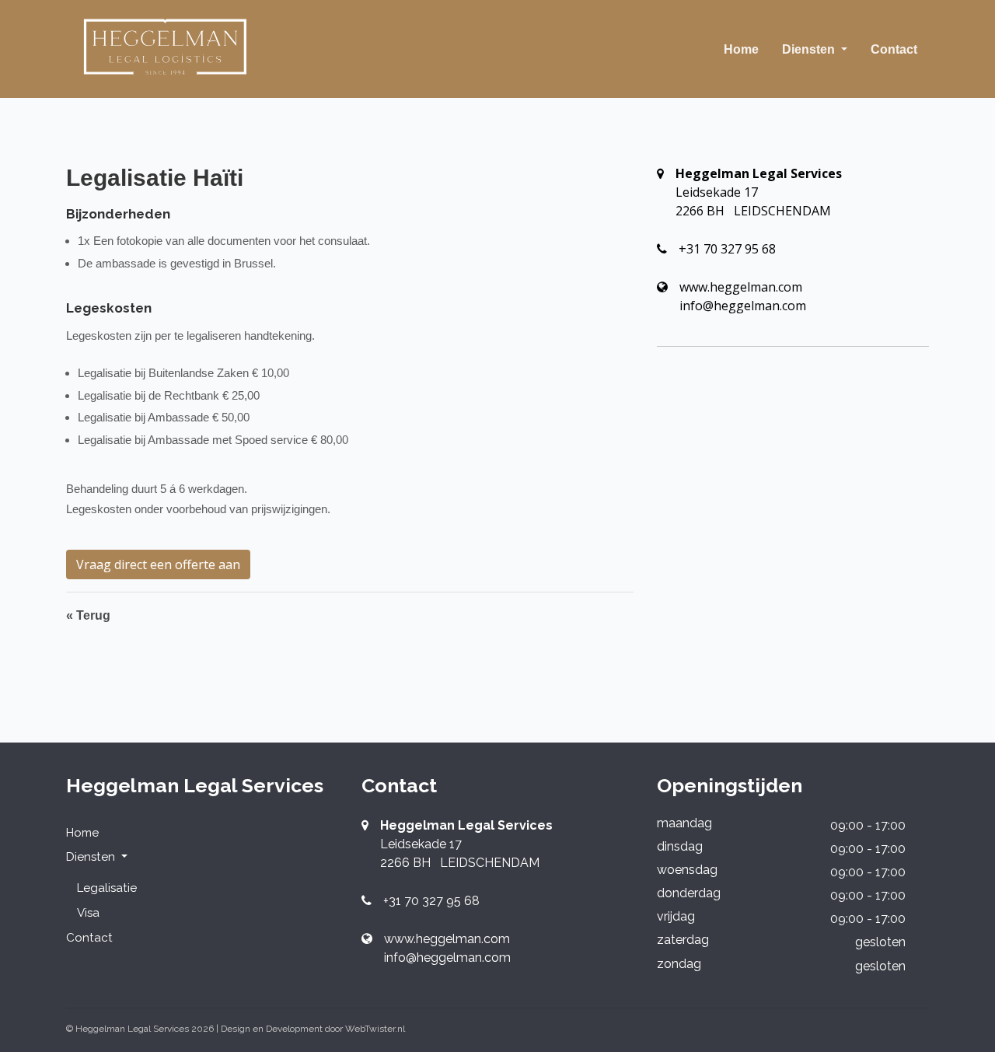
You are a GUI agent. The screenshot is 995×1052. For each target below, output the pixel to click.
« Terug (88, 615)
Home (741, 49)
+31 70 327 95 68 (727, 248)
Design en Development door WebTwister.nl (313, 1028)
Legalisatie (107, 888)
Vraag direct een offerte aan (158, 564)
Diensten (810, 49)
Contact (894, 49)
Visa (88, 913)
